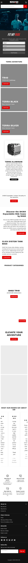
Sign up (22, 551)
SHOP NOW (14, 179)
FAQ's (2, 517)
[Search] (25, 6)
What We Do (3, 508)
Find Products (14, 52)
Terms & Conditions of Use (7, 522)
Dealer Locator (4, 533)
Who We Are (3, 506)
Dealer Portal (4, 528)
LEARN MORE (21, 233)
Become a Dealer (5, 530)
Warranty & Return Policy (6, 519)
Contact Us (3, 511)
